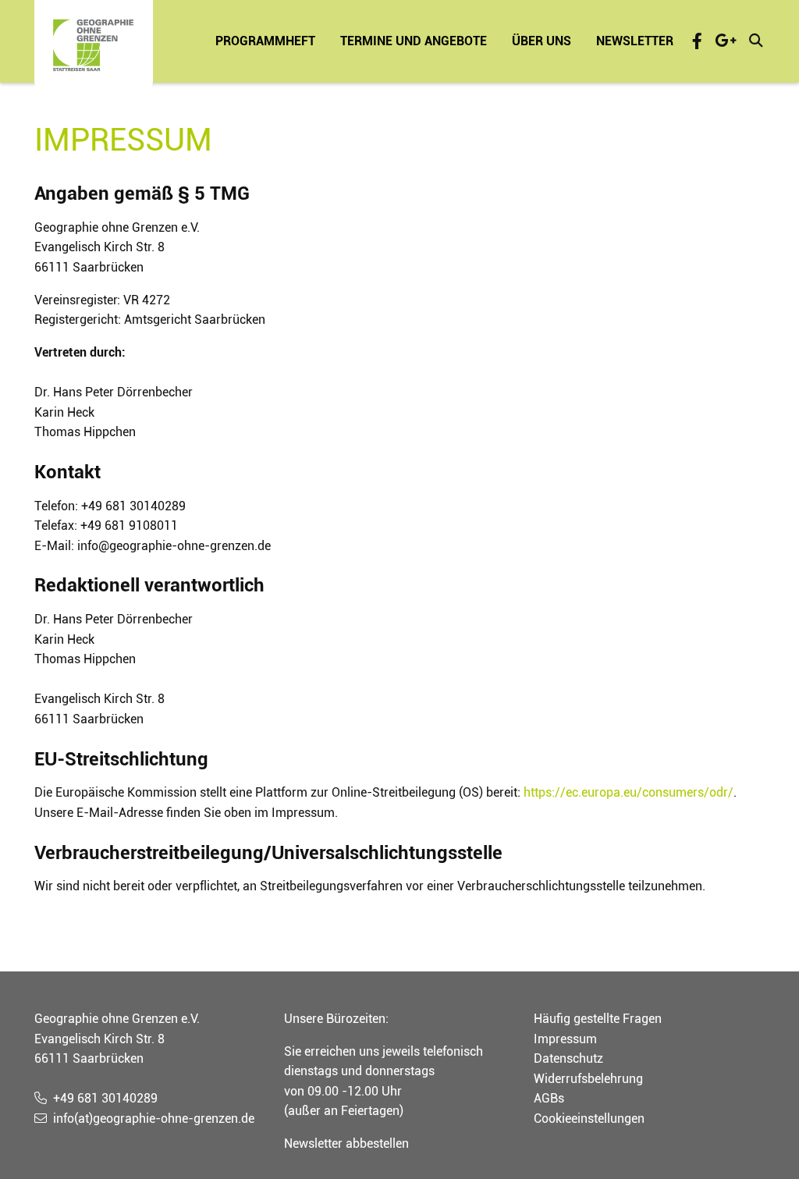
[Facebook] (697, 40)
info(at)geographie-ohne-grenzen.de (153, 1118)
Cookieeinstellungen (589, 1118)
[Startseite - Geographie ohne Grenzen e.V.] (93, 45)
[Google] (726, 40)
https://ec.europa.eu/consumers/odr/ (628, 792)
